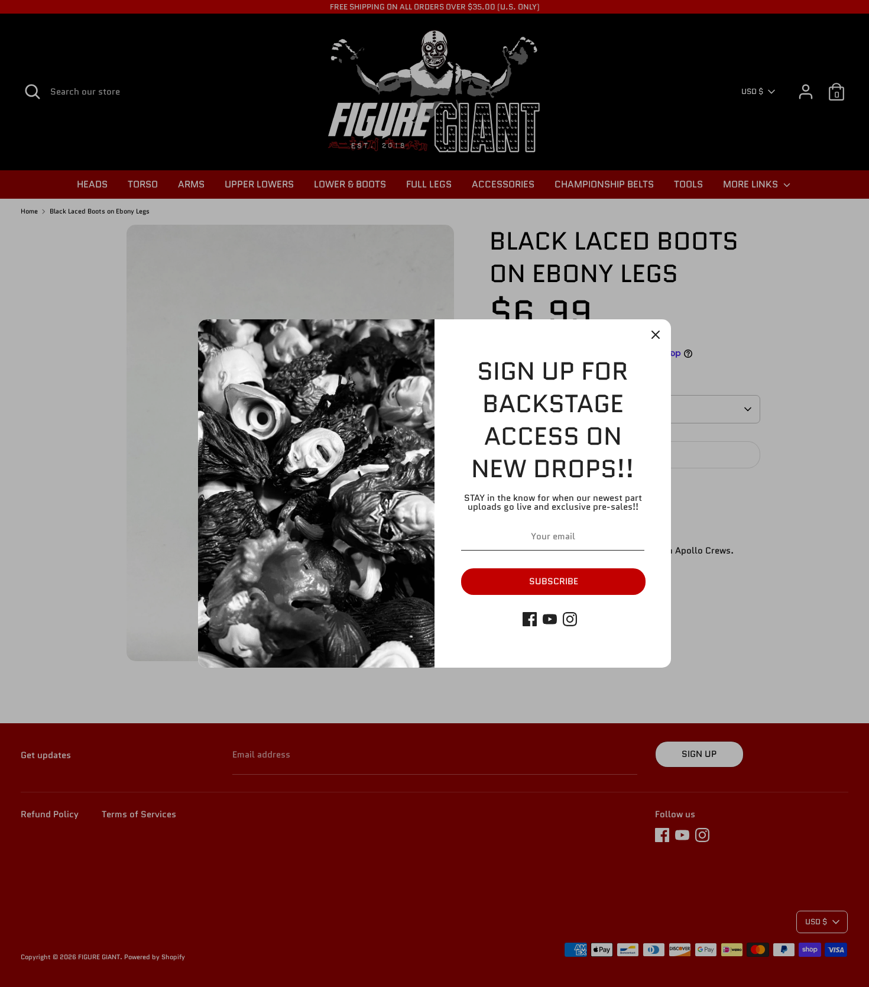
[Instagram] (570, 619)
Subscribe (553, 581)
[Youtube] (550, 619)
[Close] (656, 335)
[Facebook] (530, 619)
